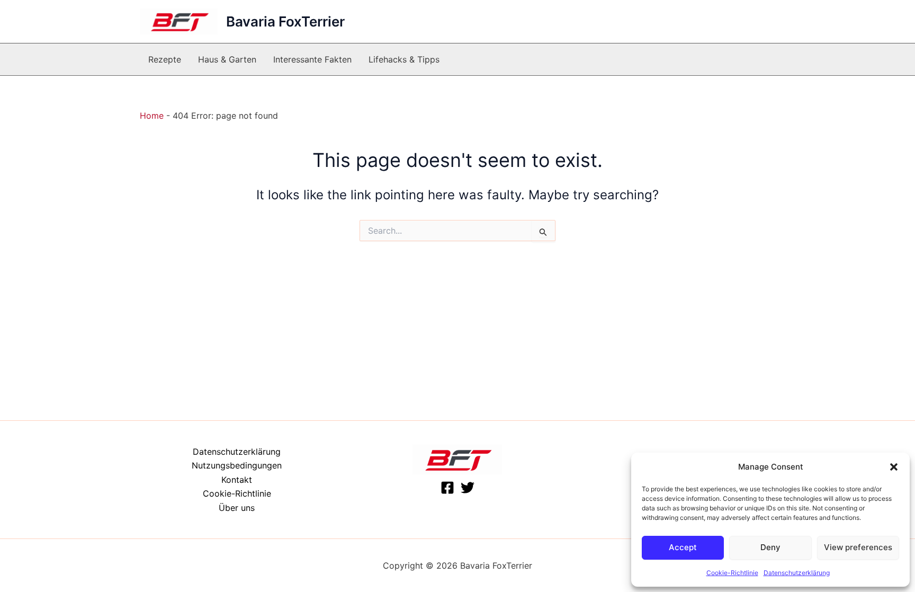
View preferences (858, 547)
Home (152, 115)
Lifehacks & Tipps (404, 59)
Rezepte (164, 59)
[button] (894, 467)
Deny (770, 547)
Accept (683, 547)
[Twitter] (467, 487)
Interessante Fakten (312, 59)
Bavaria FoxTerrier (285, 21)
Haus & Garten (227, 59)
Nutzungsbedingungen (237, 465)
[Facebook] (447, 487)
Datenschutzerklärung (797, 573)
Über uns (237, 507)
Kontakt (236, 479)
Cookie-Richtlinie (732, 573)
